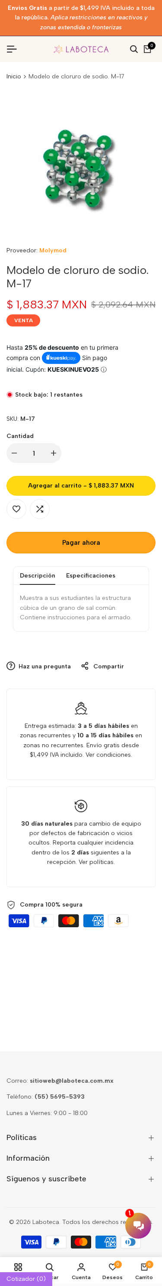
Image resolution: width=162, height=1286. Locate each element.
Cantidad (20, 436)
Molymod (53, 250)
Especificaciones (90, 575)
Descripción (37, 575)
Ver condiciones (108, 754)
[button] (16, 509)
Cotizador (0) (26, 1279)
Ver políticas (96, 862)
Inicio (13, 76)
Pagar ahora (81, 543)
